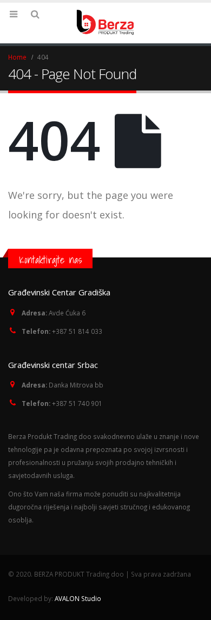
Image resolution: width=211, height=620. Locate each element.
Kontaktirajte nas (50, 259)
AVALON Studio (78, 598)
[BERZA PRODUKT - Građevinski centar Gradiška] (105, 22)
